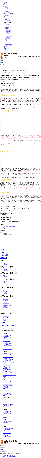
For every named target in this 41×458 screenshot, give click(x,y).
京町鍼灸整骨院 (6, 368)
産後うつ (6, 35)
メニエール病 (7, 41)
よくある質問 (5, 46)
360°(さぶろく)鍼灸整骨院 (7, 393)
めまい (6, 40)
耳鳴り (6, 14)
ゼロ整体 (6, 7)
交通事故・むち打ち (8, 45)
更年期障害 (7, 37)
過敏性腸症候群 (8, 30)
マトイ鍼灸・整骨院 (6, 367)
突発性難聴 (7, 15)
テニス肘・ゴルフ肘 (8, 21)
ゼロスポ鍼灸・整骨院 (7, 335)
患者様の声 (5, 48)
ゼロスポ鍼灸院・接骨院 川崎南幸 (9, 375)
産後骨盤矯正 (7, 8)
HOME (2, 249)
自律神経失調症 (8, 33)
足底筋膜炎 (7, 11)
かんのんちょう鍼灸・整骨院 (8, 362)
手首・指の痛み (8, 20)
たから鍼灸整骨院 (6, 336)
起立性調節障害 (8, 32)
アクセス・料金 (5, 252)
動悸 (5, 39)
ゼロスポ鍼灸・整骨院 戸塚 (8, 353)
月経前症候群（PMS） (9, 36)
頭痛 (5, 29)
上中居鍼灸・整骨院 (6, 400)
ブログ (4, 47)
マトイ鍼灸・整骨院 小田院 (8, 363)
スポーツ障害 (7, 12)
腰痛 (5, 23)
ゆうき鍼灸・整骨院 (6, 358)
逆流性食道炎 (7, 31)
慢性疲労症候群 (8, 38)
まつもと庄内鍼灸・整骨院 (8, 404)
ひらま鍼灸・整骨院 (6, 371)
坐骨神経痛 (7, 24)
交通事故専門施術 (8, 44)
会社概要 (4, 49)
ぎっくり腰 (7, 27)
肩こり (6, 19)
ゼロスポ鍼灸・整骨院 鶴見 (8, 359)
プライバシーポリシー (7, 325)
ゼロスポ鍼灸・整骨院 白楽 (8, 357)
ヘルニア (6, 25)
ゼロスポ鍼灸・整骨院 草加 (8, 384)
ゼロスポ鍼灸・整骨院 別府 (8, 428)
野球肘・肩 (5, 281)
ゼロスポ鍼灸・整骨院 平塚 (8, 372)
